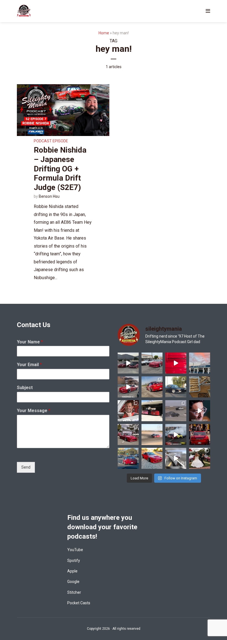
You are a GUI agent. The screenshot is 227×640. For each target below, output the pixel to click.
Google (73, 581)
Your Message (33, 410)
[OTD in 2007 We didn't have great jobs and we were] (151, 410)
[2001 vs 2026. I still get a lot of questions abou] (175, 386)
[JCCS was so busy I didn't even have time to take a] (151, 458)
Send (25, 467)
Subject (25, 387)
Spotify (73, 560)
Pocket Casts (78, 603)
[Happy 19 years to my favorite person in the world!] (199, 458)
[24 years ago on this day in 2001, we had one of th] (175, 410)
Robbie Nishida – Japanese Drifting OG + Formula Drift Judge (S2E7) (60, 168)
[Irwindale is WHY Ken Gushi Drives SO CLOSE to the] (175, 434)
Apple (72, 571)
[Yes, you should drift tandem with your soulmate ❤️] (151, 434)
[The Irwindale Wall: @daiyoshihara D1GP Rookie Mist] (175, 458)
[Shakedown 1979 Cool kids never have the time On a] (128, 363)
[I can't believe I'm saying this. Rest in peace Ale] (128, 410)
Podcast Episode (51, 141)
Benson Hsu (49, 196)
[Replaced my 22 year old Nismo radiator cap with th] (175, 363)
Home (104, 33)
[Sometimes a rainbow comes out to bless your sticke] (199, 363)
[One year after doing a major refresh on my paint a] (151, 386)
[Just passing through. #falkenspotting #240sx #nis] (128, 458)
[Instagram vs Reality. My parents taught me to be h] (128, 386)
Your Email (29, 364)
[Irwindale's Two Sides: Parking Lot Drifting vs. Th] (199, 410)
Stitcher (74, 592)
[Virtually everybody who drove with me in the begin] (128, 434)
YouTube (75, 550)
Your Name (30, 342)
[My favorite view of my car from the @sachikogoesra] (199, 434)
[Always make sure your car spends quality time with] (151, 363)
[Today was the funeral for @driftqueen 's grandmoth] (199, 386)
